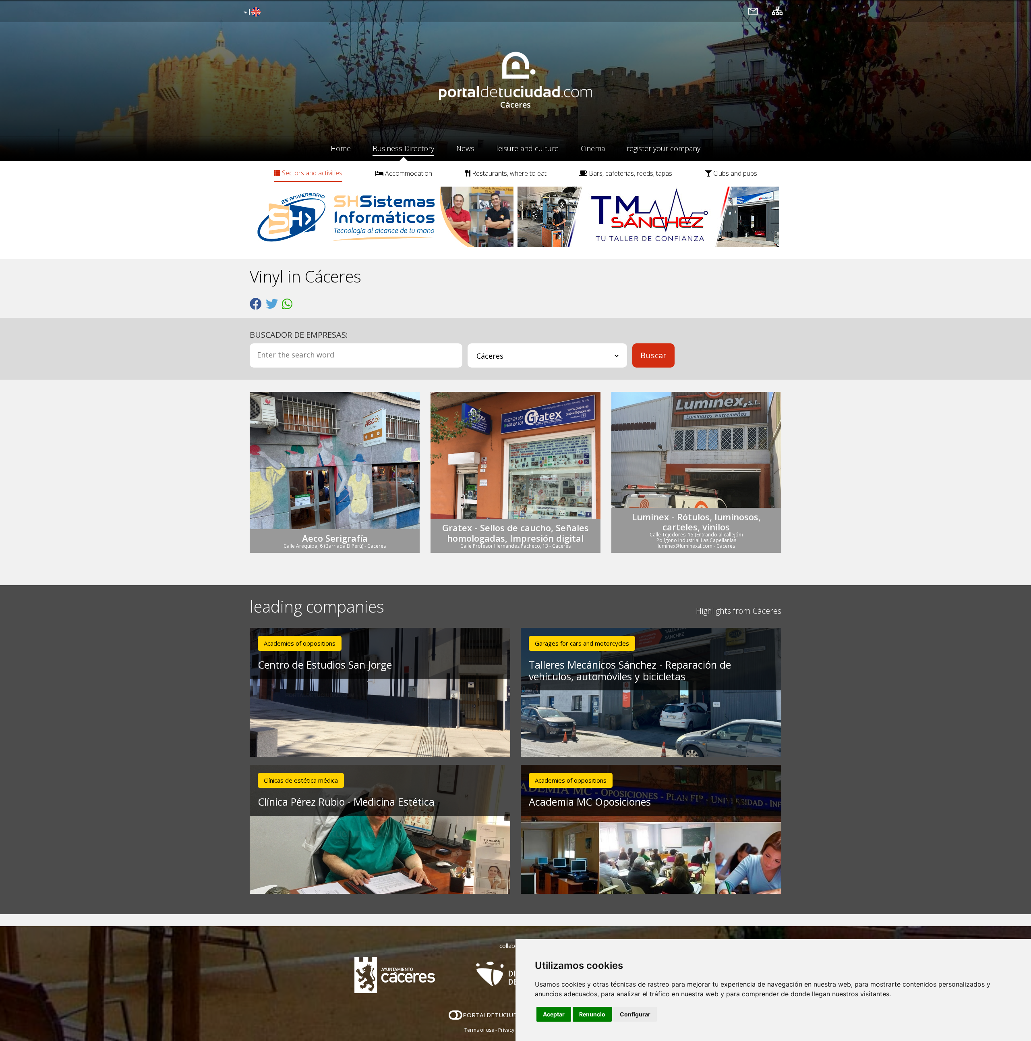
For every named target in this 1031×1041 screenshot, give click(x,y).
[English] (251, 12)
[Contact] (753, 10)
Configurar (635, 1014)
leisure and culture (527, 148)
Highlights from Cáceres (738, 610)
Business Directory (403, 148)
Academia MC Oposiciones (590, 801)
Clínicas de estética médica (301, 780)
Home (341, 148)
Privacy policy (513, 1029)
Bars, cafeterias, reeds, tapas (629, 173)
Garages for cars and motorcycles (582, 643)
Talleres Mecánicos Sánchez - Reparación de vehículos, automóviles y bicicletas (630, 670)
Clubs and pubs (734, 173)
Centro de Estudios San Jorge (325, 664)
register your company (663, 148)
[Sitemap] (777, 10)
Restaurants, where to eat (508, 173)
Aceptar (554, 1014)
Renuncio (592, 1014)
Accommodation (407, 173)
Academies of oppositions (299, 643)
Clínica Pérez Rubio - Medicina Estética (346, 801)
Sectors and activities (311, 172)
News (465, 148)
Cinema (593, 148)
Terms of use (479, 1029)
